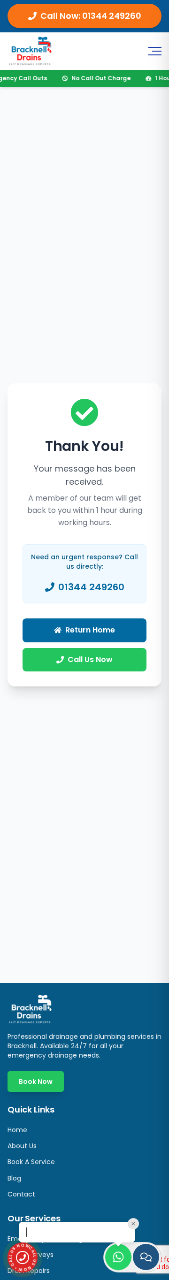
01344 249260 (91, 587)
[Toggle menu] (153, 51)
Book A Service (31, 1161)
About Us (22, 1145)
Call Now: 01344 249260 (90, 16)
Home (17, 1130)
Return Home (90, 630)
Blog (14, 1178)
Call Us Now (90, 659)
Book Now (36, 1081)
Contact (21, 1194)
